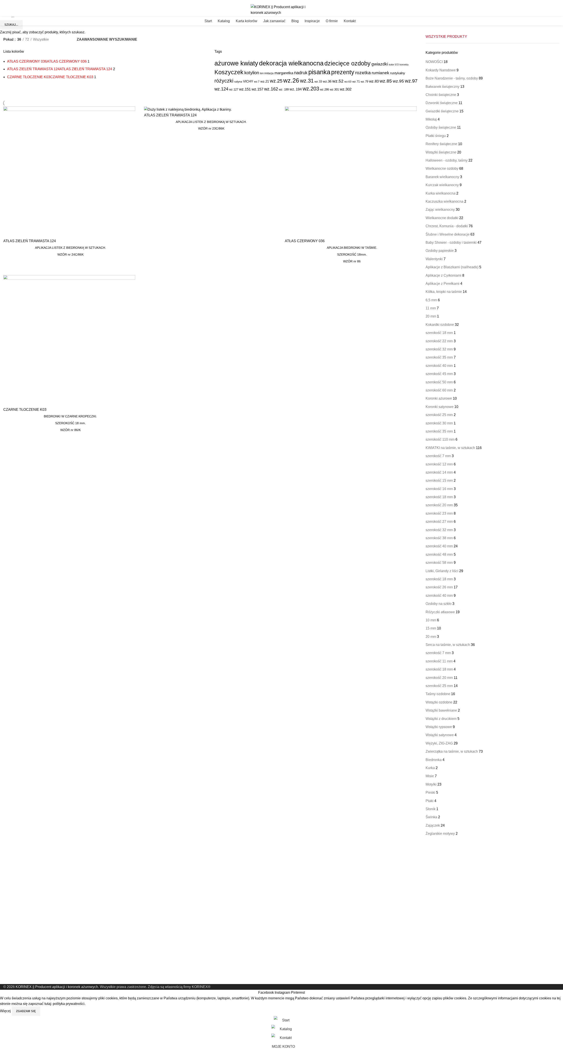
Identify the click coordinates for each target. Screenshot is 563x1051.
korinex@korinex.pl (14, 1)
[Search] (560, 21)
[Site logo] (281, 9)
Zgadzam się (26, 1011)
